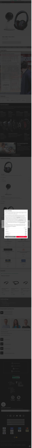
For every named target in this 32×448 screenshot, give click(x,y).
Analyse (6, 229)
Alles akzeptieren (21, 236)
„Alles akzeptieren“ (21, 219)
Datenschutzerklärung (7, 226)
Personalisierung (7, 233)
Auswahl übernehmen (10, 236)
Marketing (6, 231)
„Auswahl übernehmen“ (22, 222)
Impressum (14, 226)
